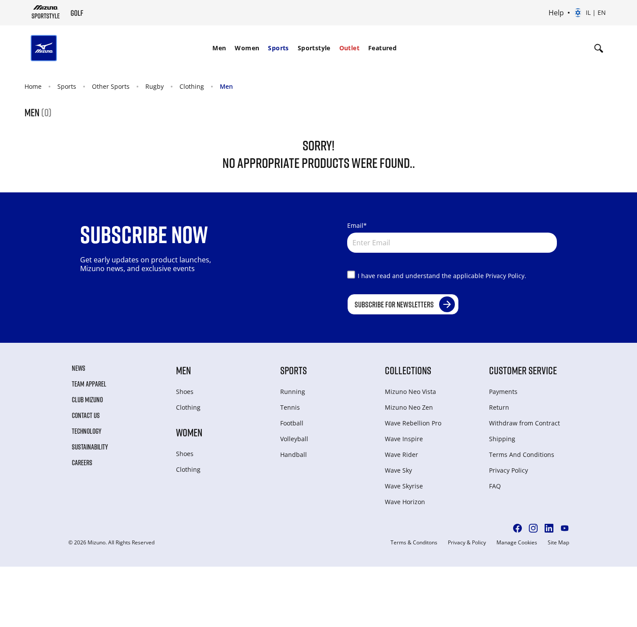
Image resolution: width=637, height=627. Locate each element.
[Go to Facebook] (517, 528)
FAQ (495, 486)
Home (33, 86)
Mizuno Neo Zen (409, 407)
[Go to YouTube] (564, 528)
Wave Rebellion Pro (413, 423)
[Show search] (598, 48)
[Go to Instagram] (533, 528)
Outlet (349, 48)
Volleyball (294, 439)
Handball (293, 454)
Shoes (185, 391)
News (78, 368)
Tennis (290, 407)
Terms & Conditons (414, 543)
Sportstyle (314, 48)
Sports (278, 48)
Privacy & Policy (467, 543)
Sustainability (90, 446)
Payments (503, 391)
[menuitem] (219, 48)
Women (247, 48)
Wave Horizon (405, 502)
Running (292, 391)
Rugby (154, 86)
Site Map (558, 543)
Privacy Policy (508, 470)
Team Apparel (89, 384)
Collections (408, 370)
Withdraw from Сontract (524, 423)
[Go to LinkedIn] (549, 528)
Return (499, 407)
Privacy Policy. (506, 276)
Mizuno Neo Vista (410, 391)
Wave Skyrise (404, 486)
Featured (382, 48)
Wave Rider (401, 454)
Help (556, 12)
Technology (87, 431)
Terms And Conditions (521, 454)
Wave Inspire (404, 439)
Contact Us (86, 415)
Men (219, 48)
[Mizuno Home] (46, 12)
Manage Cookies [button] (516, 543)
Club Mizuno (87, 399)
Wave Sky (398, 470)
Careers (82, 462)
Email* (357, 225)
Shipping (502, 439)
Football (291, 423)
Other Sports (111, 86)
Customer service (523, 370)
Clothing (191, 86)
